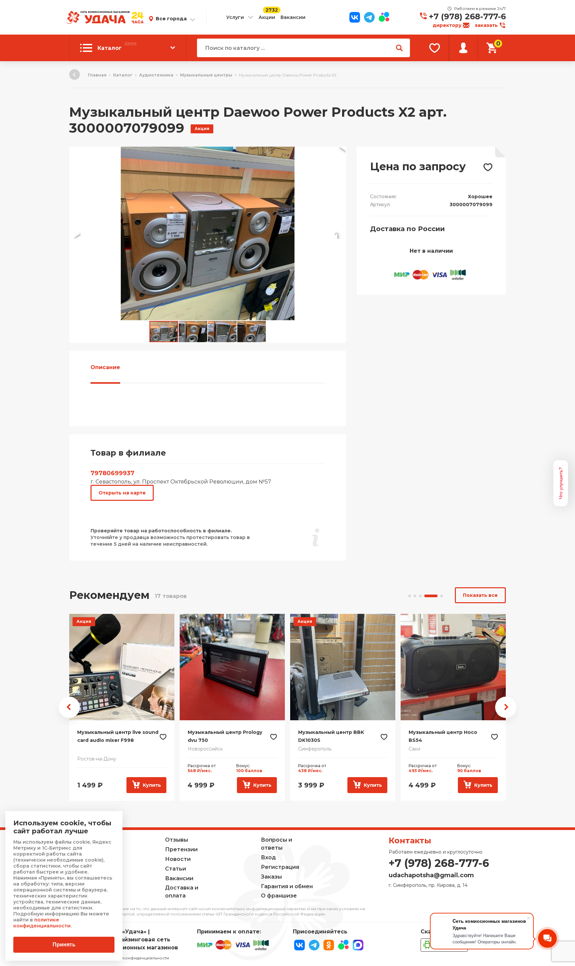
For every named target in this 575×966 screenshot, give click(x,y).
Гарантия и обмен (287, 886)
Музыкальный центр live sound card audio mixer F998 (117, 736)
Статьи (175, 869)
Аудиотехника (156, 74)
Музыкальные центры (206, 74)
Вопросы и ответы (276, 844)
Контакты (410, 840)
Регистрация (280, 867)
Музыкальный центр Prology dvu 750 (225, 736)
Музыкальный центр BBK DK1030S (331, 736)
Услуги (235, 17)
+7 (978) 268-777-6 (467, 16)
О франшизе (279, 896)
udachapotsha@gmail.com (431, 875)
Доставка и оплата (181, 892)
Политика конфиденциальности (135, 957)
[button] (340, 152)
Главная (97, 74)
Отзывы (176, 840)
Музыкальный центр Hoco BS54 (443, 736)
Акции (267, 17)
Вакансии (293, 17)
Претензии (181, 849)
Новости (178, 859)
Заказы (271, 877)
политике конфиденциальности (42, 923)
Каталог (122, 74)
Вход (268, 857)
